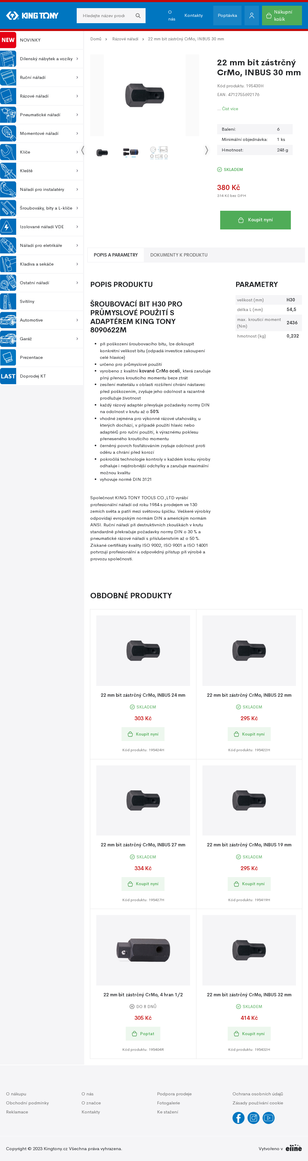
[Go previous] (83, 150)
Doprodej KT (33, 376)
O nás (171, 15)
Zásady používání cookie (258, 1103)
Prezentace (31, 357)
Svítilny (27, 301)
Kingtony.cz (56, 1148)
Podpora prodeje (174, 1094)
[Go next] (206, 150)
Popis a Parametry (116, 255)
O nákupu (16, 1094)
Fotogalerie (168, 1103)
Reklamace (17, 1112)
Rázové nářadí (125, 39)
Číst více (230, 108)
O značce (91, 1103)
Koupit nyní (260, 220)
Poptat (147, 1033)
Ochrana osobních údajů (258, 1094)
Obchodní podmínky (27, 1103)
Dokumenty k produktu (179, 255)
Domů (95, 39)
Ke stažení (167, 1112)
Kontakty (193, 15)
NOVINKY (30, 40)
